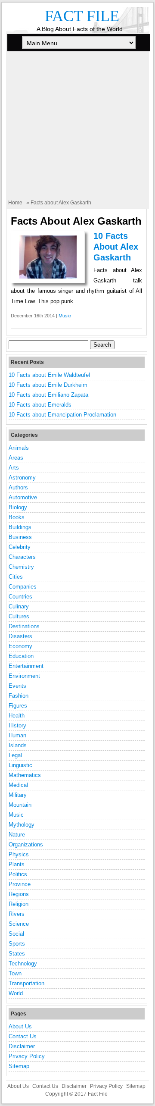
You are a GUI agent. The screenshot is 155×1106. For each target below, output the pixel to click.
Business (20, 537)
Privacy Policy (27, 1056)
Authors (18, 487)
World (16, 993)
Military (18, 795)
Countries (20, 596)
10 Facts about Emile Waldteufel (49, 375)
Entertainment (26, 666)
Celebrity (20, 547)
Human (17, 735)
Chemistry (21, 567)
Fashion (18, 695)
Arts (14, 467)
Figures (18, 705)
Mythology (21, 824)
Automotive (23, 497)
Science (19, 924)
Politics (18, 874)
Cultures (19, 616)
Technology (23, 963)
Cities (16, 576)
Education (21, 656)
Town (15, 973)
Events (17, 686)
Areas (16, 457)
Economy (20, 646)
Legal (15, 755)
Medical (18, 785)
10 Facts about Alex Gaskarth (115, 246)
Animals (19, 448)
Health (17, 715)
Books (17, 517)
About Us (20, 1026)
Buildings (20, 527)
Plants (17, 864)
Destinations (24, 626)
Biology (18, 507)
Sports (17, 943)
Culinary (19, 606)
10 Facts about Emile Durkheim (48, 385)
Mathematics (25, 775)
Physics (19, 854)
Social (16, 934)
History (17, 725)
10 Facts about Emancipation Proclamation (62, 414)
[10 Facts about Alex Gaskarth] (48, 276)
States (17, 953)
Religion (18, 904)
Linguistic (20, 765)
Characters (22, 557)
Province (20, 884)
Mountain (20, 805)
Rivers (17, 914)
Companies (23, 586)
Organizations (26, 844)
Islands (18, 745)
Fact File (82, 16)
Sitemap (19, 1066)
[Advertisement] (77, 130)
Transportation (26, 983)
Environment (24, 676)
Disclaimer (22, 1046)
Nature (17, 834)
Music (65, 315)
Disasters (20, 636)
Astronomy (22, 477)
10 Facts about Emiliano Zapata (48, 395)
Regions (19, 894)
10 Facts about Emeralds (40, 404)
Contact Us (23, 1036)
